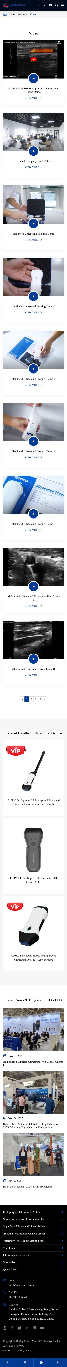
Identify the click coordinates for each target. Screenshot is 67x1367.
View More (33, 98)
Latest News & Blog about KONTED (33, 1000)
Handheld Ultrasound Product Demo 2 (33, 451)
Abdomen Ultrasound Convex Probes (24, 1233)
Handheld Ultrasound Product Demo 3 (33, 523)
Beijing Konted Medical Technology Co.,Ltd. (38, 1341)
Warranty (22, 14)
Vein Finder (9, 1247)
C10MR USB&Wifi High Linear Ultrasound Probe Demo (33, 90)
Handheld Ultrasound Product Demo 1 (33, 378)
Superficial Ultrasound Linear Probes (24, 1226)
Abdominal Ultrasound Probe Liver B (33, 669)
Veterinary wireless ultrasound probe (24, 1240)
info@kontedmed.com (21, 1284)
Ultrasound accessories (16, 1255)
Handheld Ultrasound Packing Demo (33, 233)
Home (12, 14)
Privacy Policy (24, 1350)
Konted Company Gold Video (33, 161)
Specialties (9, 1262)
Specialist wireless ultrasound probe (23, 1219)
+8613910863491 (18, 1297)
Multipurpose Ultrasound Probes (21, 1212)
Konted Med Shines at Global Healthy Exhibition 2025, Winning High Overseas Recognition (31, 1126)
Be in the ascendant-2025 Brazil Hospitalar (27, 1186)
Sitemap (7, 1350)
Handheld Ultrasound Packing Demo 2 (33, 306)
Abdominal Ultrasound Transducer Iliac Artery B (33, 598)
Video (33, 14)
